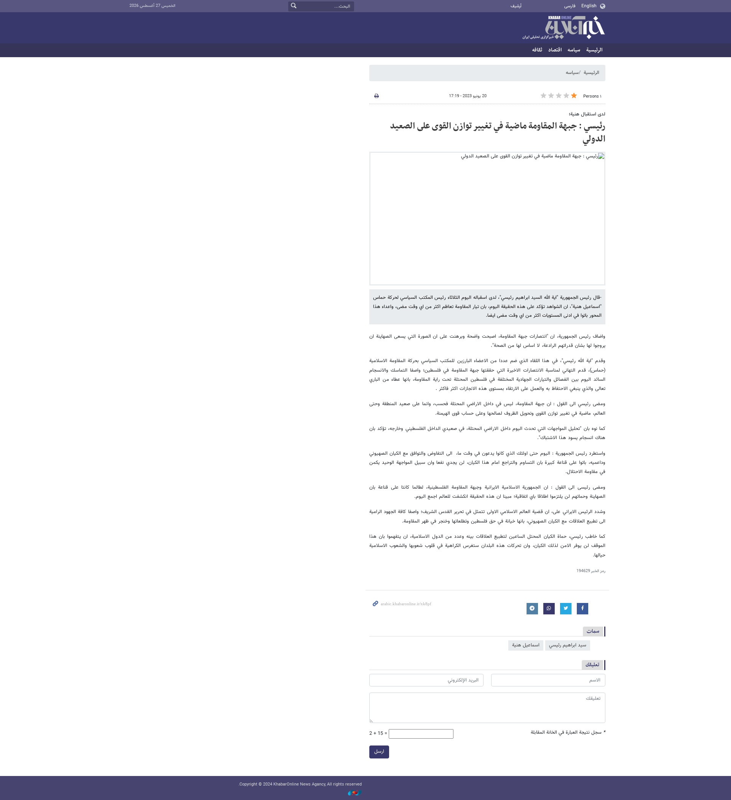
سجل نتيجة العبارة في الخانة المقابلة (568, 732)
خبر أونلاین (563, 28)
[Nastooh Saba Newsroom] (351, 793)
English (589, 6)
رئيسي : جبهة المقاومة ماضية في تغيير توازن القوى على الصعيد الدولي (497, 133)
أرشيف (516, 6)
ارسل (379, 751)
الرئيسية (594, 50)
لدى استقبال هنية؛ (587, 114)
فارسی (569, 6)
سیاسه (574, 50)
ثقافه (537, 50)
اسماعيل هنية (525, 645)
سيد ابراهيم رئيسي (567, 645)
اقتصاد (555, 50)
